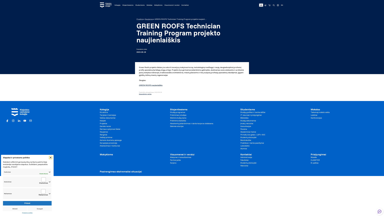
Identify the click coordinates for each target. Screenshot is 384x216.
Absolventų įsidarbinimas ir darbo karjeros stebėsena (191, 123)
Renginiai (103, 135)
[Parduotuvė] (269, 5)
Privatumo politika (27, 213)
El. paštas (314, 163)
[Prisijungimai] (261, 5)
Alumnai (243, 148)
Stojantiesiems (178, 109)
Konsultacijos (245, 126)
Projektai (103, 123)
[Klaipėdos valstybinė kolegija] (106, 5)
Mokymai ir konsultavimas (180, 157)
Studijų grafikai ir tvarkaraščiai (252, 112)
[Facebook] (7, 120)
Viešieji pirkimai (106, 137)
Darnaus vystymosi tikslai (110, 129)
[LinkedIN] (19, 120)
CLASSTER (315, 160)
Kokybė (103, 121)
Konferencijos (316, 118)
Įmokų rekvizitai (246, 123)
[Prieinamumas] (278, 5)
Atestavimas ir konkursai (110, 146)
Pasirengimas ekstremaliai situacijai (121, 171)
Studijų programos (177, 112)
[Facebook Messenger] (379, 211)
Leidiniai (314, 115)
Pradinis (139, 19)
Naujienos (149, 19)
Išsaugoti (40, 209)
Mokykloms (106, 154)
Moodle (314, 157)
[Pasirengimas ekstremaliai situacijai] (265, 5)
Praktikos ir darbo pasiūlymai (252, 143)
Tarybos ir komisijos (108, 115)
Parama (243, 129)
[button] (51, 158)
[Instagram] (13, 120)
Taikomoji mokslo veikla (320, 112)
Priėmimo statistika (178, 121)
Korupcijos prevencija (108, 143)
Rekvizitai (244, 165)
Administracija (246, 157)
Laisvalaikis (245, 146)
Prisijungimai (318, 154)
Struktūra (104, 112)
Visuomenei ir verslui (182, 154)
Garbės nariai (105, 126)
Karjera (173, 163)
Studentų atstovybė (248, 137)
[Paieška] (274, 5)
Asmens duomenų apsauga (111, 140)
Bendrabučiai (245, 140)
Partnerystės (175, 160)
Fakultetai (244, 160)
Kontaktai (246, 154)
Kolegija (104, 109)
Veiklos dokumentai (107, 118)
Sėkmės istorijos (177, 126)
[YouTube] (24, 120)
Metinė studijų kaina (178, 118)
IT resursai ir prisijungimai (251, 115)
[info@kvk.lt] (30, 120)
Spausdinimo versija (145, 94)
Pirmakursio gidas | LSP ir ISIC (252, 135)
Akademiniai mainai (248, 132)
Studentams (247, 109)
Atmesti (14, 209)
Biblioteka (244, 118)
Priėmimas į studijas (178, 115)
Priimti (27, 203)
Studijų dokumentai (248, 121)
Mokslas (315, 109)
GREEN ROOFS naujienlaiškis (150, 85)
